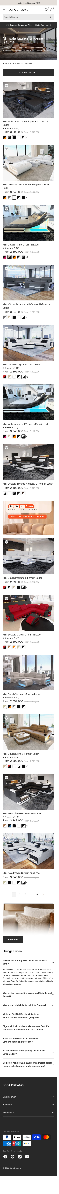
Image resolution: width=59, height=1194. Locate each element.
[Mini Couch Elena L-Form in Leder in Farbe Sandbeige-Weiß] (5, 766)
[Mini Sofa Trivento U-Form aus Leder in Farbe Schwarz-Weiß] (23, 826)
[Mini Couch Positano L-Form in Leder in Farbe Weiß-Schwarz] (23, 587)
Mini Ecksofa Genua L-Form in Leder (22, 634)
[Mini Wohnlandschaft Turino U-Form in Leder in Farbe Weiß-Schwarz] (23, 436)
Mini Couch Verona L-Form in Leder (21, 694)
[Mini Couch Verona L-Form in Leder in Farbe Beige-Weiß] (5, 707)
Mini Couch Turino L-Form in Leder (21, 244)
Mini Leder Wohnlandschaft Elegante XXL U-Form (26, 186)
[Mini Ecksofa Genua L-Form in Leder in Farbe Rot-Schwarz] (5, 647)
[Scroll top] (53, 1191)
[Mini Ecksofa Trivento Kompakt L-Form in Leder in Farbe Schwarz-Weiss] (19, 493)
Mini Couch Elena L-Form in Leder (21, 753)
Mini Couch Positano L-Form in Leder (22, 578)
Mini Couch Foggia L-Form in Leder (21, 364)
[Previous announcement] (3, 3)
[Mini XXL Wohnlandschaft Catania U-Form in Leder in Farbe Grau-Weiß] (5, 317)
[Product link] (28, 111)
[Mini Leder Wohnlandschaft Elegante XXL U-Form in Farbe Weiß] (14, 197)
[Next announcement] (54, 3)
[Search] (51, 17)
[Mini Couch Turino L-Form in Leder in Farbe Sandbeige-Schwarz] (9, 257)
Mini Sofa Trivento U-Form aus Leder (22, 813)
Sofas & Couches (16, 64)
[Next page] (43, 894)
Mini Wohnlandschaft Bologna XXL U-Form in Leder (26, 123)
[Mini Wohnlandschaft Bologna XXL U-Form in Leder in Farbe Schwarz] (14, 137)
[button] (4, 10)
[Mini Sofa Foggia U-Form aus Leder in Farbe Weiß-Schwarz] (23, 883)
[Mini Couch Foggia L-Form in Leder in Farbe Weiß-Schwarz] (23, 377)
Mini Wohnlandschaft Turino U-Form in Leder (26, 424)
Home (5, 64)
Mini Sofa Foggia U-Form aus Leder (21, 873)
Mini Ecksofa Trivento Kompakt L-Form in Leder (28, 483)
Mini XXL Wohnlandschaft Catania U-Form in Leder (26, 306)
